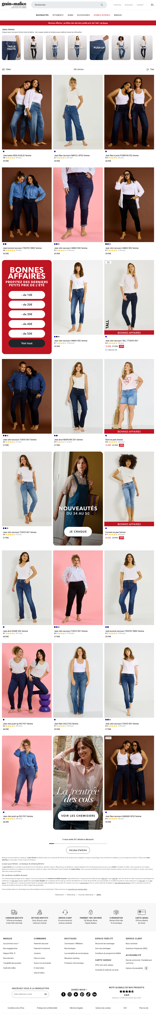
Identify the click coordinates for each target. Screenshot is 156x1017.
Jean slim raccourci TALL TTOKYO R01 (121, 341)
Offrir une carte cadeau (104, 965)
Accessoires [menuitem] (83, 15)
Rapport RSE (8, 953)
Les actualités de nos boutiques (76, 953)
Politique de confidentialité (47, 1008)
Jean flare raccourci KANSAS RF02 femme (123, 816)
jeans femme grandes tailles (77, 889)
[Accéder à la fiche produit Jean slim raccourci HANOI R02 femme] (78, 204)
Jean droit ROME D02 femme (15, 631)
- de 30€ (26, 314)
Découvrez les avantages (105, 944)
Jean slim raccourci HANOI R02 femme (70, 248)
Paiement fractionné (42, 948)
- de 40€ (26, 324)
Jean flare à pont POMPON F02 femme (122, 155)
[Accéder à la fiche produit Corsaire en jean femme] (129, 489)
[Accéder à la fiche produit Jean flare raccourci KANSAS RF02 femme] (129, 773)
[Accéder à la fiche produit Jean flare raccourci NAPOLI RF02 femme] (78, 112)
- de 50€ (26, 333)
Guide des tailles (9, 968)
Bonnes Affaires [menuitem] (102, 15)
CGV (125, 1008)
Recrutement (8, 958)
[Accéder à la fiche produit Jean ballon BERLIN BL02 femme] (27, 112)
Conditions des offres (16, 1008)
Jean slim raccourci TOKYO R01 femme (19, 440)
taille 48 (114, 878)
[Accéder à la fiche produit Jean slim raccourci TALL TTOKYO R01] (129, 297)
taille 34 (104, 878)
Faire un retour (39, 958)
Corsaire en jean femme (115, 532)
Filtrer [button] (8, 69)
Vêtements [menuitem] (58, 15)
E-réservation (39, 968)
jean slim (142, 881)
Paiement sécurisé (41, 944)
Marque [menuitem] (118, 15)
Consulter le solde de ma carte (106, 970)
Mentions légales (76, 1008)
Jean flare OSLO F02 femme (66, 724)
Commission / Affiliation (73, 944)
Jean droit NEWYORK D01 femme (68, 440)
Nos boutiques (69, 948)
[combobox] (69, 4)
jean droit (15, 881)
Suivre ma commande (42, 963)
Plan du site (143, 1008)
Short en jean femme (114, 440)
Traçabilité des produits (12, 963)
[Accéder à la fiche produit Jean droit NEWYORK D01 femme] (78, 396)
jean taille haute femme (122, 883)
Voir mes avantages (103, 948)
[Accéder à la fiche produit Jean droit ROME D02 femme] (27, 587)
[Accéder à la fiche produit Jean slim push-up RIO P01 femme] (27, 680)
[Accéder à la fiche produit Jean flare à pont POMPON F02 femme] (129, 112)
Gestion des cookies (103, 1008)
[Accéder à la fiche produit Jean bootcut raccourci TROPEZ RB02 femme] (27, 204)
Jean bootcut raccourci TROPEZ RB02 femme (22, 248)
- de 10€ (26, 295)
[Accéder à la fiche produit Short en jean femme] (129, 396)
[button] (48, 78)
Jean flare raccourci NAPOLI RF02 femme (72, 155)
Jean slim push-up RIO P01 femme (18, 724)
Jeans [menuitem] (70, 15)
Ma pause (71, 958)
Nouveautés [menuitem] (42, 15)
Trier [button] (152, 69)
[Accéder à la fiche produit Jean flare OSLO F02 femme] (78, 680)
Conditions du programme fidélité (108, 953)
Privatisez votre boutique (74, 963)
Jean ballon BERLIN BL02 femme (17, 155)
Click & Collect (39, 973)
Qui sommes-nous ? (11, 944)
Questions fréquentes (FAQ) (136, 948)
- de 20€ (26, 304)
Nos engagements (10, 948)
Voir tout (26, 343)
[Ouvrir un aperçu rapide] (49, 78)
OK (45, 994)
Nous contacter (131, 944)
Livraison (37, 953)
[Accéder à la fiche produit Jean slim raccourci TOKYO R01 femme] (27, 396)
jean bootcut (84, 883)
